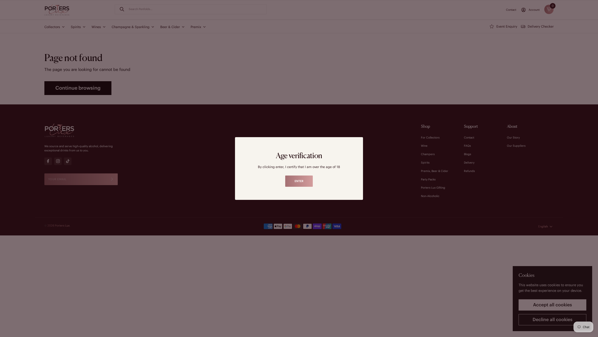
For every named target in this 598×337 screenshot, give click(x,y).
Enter (299, 181)
